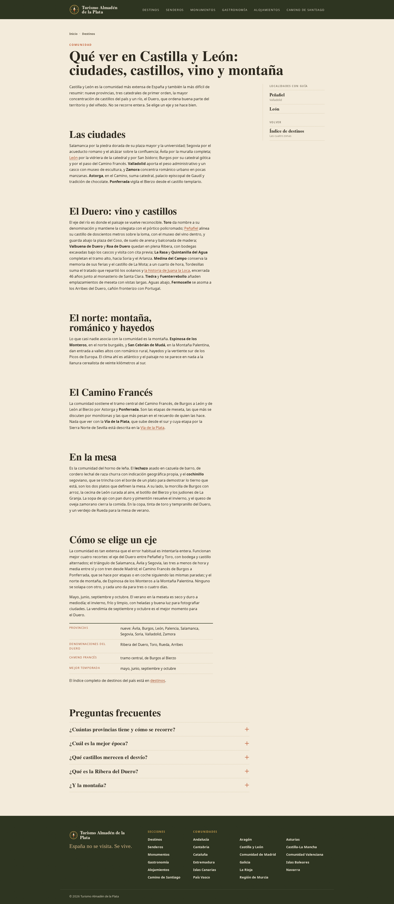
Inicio (73, 34)
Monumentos (203, 10)
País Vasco (201, 877)
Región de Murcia (254, 877)
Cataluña (200, 854)
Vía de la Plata (152, 427)
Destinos (151, 10)
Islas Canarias (204, 870)
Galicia (245, 862)
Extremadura (204, 862)
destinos (157, 680)
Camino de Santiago (306, 10)
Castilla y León (251, 847)
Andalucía (201, 839)
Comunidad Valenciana (304, 854)
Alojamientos (267, 10)
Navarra (293, 870)
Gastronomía (234, 10)
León (73, 157)
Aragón (246, 839)
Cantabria (201, 847)
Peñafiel (191, 228)
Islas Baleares (297, 862)
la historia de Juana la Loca (167, 270)
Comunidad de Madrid (258, 854)
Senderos (175, 10)
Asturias (293, 839)
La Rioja (246, 870)
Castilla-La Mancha (301, 847)
